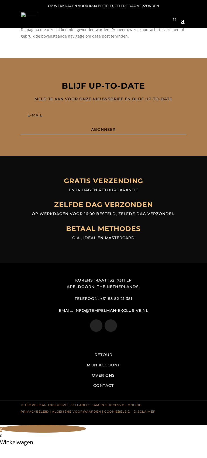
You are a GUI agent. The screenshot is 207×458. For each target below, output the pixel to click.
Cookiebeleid (117, 411)
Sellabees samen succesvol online (106, 405)
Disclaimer (145, 411)
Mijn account (103, 365)
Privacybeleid (35, 411)
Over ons (103, 375)
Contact (103, 385)
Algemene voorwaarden (76, 411)
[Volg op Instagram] (96, 325)
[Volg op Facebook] (111, 325)
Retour (103, 354)
